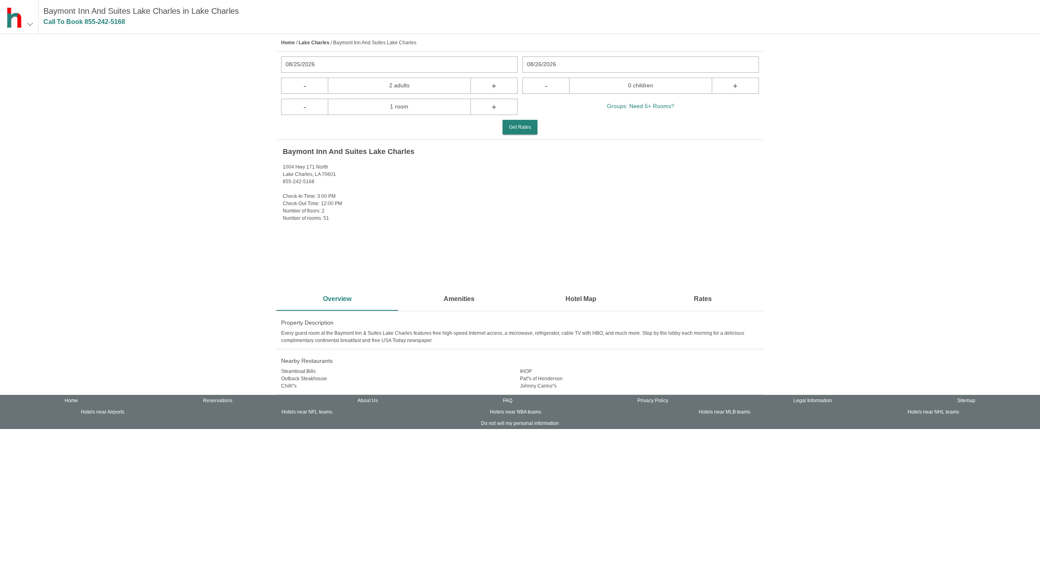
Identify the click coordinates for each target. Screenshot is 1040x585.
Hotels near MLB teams (724, 412)
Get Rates (520, 127)
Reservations (217, 400)
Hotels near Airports (102, 412)
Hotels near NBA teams (515, 412)
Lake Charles (314, 43)
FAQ (507, 400)
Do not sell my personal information (520, 423)
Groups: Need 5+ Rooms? (640, 106)
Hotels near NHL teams (933, 412)
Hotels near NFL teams (307, 412)
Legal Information (812, 400)
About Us (368, 400)
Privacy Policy (652, 400)
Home (288, 43)
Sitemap (966, 400)
